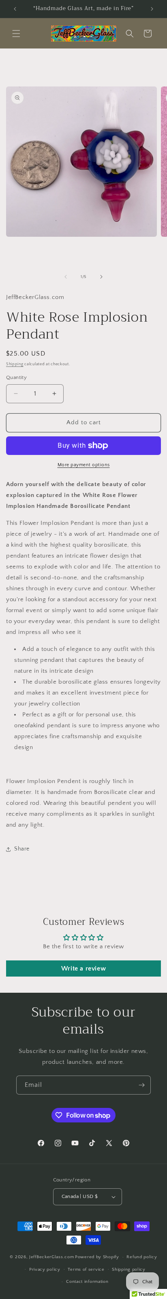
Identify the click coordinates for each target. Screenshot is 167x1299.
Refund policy (141, 1257)
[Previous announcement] (15, 9)
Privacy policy (44, 1269)
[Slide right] (101, 277)
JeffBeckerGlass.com (51, 1257)
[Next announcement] (152, 9)
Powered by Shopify (97, 1257)
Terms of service (86, 1269)
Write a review (83, 968)
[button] (16, 33)
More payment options (84, 464)
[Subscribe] (141, 1085)
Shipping (15, 364)
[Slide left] (66, 277)
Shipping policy (129, 1269)
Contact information (87, 1281)
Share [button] (22, 849)
